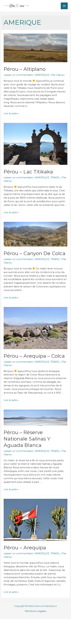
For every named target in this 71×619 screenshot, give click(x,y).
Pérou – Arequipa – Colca (34, 356)
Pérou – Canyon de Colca (34, 253)
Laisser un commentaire (18, 74)
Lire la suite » (11, 113)
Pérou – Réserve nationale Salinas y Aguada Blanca (27, 438)
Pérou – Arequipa (25, 548)
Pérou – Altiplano (25, 69)
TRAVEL (55, 177)
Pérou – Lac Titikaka (28, 172)
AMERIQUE (42, 74)
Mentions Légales (35, 611)
